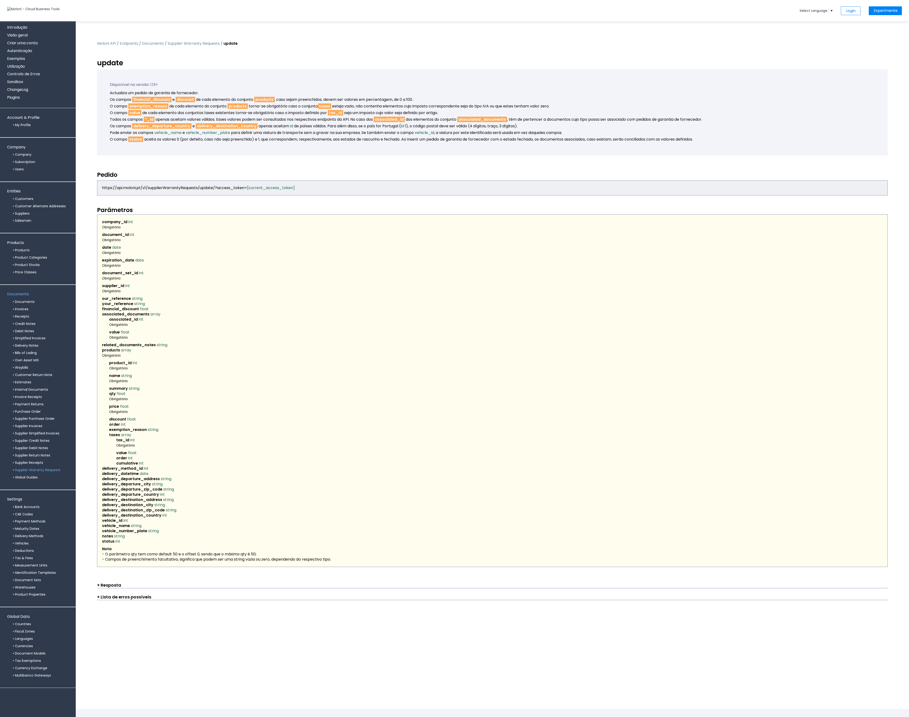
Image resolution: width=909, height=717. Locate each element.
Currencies (24, 646)
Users (19, 169)
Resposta (110, 585)
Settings (14, 499)
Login (851, 10)
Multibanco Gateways (33, 675)
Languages (24, 638)
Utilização (16, 66)
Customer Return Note (33, 374)
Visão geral (17, 35)
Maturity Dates (27, 528)
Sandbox (15, 81)
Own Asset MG (27, 360)
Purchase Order (28, 411)
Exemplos (16, 58)
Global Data (18, 617)
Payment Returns (29, 404)
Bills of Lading (26, 352)
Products (15, 243)
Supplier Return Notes (32, 455)
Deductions (24, 550)
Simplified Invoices (30, 338)
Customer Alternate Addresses (40, 206)
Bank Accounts (27, 507)
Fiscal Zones (25, 631)
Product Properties (30, 594)
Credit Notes (25, 323)
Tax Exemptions (28, 660)
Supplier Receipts (29, 462)
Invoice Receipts (28, 396)
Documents (18, 294)
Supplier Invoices (28, 426)
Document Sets (28, 580)
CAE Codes (24, 514)
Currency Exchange (31, 668)
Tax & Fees (24, 558)
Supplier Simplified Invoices (37, 433)
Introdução (17, 27)
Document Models (30, 653)
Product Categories (31, 257)
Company (16, 147)
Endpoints (129, 43)
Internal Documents (31, 389)
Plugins (13, 97)
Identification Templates (35, 572)
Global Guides (26, 477)
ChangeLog (17, 89)
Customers (24, 198)
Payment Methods (30, 521)
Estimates (23, 382)
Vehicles (22, 543)
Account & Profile (23, 117)
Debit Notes (24, 331)
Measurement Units (31, 565)
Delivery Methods (29, 536)
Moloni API (106, 43)
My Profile (23, 125)
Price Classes (25, 272)
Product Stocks (27, 264)
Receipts (22, 316)
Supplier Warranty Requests (37, 470)
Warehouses (25, 587)
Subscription (25, 161)
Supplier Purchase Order (35, 418)
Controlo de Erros (23, 74)
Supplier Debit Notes (31, 448)
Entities (14, 191)
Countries (23, 624)
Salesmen (23, 220)
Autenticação (19, 50)
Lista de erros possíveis (125, 597)
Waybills (21, 367)
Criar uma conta (22, 43)
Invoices (21, 309)
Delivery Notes (26, 345)
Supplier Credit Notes (32, 440)
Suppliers (22, 213)
